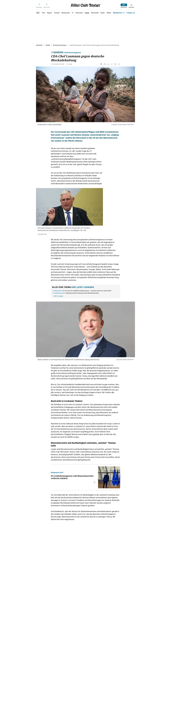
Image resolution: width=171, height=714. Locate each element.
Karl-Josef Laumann (59, 45)
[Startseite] (85, 5)
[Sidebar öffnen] (38, 13)
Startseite (39, 45)
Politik (48, 45)
